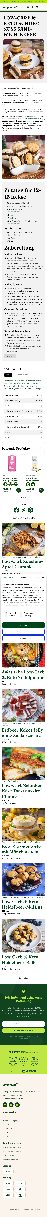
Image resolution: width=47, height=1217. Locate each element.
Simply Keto (31, 476)
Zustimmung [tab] (8, 577)
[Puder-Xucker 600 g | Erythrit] (12, 463)
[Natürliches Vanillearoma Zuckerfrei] (35, 463)
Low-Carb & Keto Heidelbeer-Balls (20, 959)
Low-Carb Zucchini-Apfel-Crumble (22, 563)
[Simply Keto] (10, 7)
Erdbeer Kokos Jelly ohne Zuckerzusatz (22, 732)
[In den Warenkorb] (18, 490)
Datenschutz (8, 1128)
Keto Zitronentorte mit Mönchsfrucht (21, 848)
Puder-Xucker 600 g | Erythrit (10, 479)
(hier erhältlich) (13, 212)
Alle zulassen (23, 625)
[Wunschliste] (37, 7)
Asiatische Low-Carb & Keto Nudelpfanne (23, 674)
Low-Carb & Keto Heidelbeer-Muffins (22, 904)
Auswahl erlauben (23, 632)
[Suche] (28, 7)
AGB (4, 1117)
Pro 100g (8, 375)
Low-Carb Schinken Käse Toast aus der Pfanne (22, 791)
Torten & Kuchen (32, 557)
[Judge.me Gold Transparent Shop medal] (34, 1061)
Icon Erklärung (9, 1155)
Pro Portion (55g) (21, 375)
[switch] (21, 613)
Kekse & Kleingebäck (18, 897)
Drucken (10, 356)
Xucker (6, 476)
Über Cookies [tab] (38, 577)
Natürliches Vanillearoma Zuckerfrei (32, 479)
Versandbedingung (10, 1121)
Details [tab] (23, 577)
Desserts (5, 557)
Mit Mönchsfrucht (17, 557)
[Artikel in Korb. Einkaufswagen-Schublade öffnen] (40, 7)
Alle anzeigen (23, 978)
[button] (44, 7)
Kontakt (6, 1136)
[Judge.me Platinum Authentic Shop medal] (13, 1061)
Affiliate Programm (10, 1159)
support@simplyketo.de (13, 1099)
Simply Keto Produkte (12, 1147)
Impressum (7, 1132)
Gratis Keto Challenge (12, 1151)
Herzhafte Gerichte (10, 668)
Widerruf (6, 1124)
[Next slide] (43, 449)
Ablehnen (23, 638)
